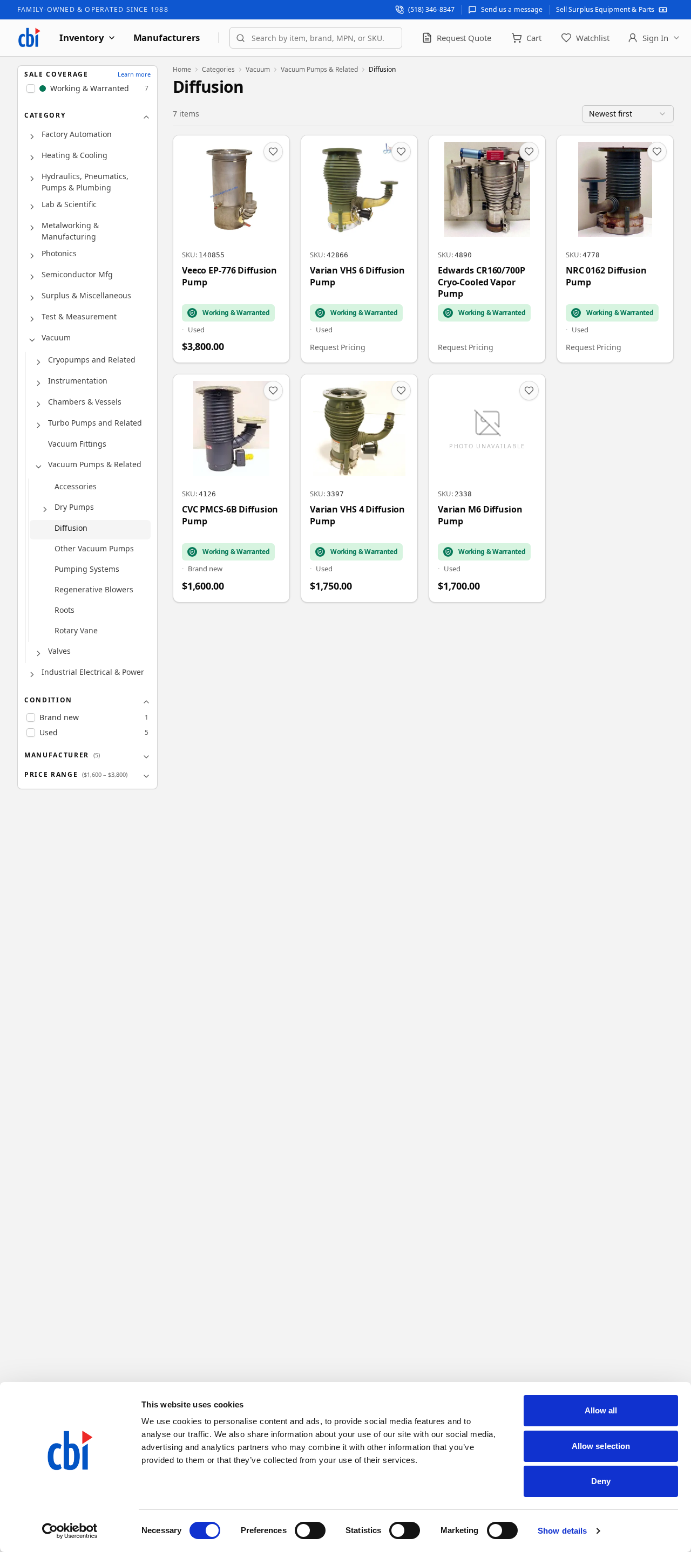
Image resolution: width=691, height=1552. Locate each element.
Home (182, 69)
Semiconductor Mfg (77, 275)
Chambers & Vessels (84, 402)
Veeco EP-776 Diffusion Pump (229, 276)
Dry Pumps (74, 507)
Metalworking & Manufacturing (70, 231)
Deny (601, 1481)
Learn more (134, 74)
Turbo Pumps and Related (95, 423)
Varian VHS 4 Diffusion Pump (357, 515)
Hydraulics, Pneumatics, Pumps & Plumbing (85, 182)
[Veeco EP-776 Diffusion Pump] (231, 249)
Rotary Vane (76, 631)
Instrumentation (77, 381)
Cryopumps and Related (92, 360)
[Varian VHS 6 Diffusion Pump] (359, 249)
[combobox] (315, 38)
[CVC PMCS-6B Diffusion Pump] (231, 487)
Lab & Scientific (69, 205)
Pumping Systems (87, 569)
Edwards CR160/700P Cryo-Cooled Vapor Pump (481, 282)
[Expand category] (31, 137)
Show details (562, 1530)
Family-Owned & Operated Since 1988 (92, 9)
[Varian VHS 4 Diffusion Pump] (359, 487)
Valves (59, 651)
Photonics (59, 254)
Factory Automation (77, 134)
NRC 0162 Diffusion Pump (606, 276)
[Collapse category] (31, 340)
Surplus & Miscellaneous (86, 296)
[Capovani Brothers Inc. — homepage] (29, 38)
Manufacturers (166, 37)
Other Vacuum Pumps (94, 549)
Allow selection (601, 1446)
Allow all (601, 1410)
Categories (218, 69)
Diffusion (71, 528)
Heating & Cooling (74, 156)
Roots (64, 610)
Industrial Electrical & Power (93, 672)
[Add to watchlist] (273, 151)
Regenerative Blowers (94, 590)
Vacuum (56, 338)
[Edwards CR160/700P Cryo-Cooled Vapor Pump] (487, 249)
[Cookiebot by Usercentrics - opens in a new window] (70, 1531)
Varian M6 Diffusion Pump (480, 515)
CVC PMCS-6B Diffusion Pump (230, 515)
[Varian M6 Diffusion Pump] (487, 487)
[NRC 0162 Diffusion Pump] (615, 249)
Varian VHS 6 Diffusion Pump (357, 276)
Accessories (76, 487)
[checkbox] (30, 89)
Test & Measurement (79, 317)
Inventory (81, 37)
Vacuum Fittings (77, 444)
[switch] (310, 1530)
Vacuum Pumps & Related (94, 465)
